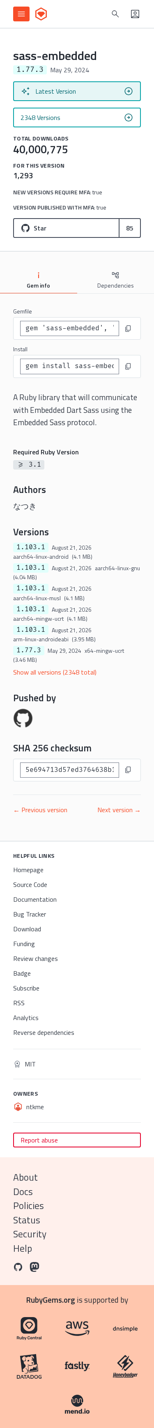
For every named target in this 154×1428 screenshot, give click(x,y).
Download (27, 929)
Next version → (119, 810)
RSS (19, 1003)
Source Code (30, 884)
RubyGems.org (50, 1300)
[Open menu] (21, 14)
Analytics (26, 1018)
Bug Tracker (29, 914)
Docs (23, 1191)
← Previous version (40, 810)
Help (22, 1248)
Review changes (35, 958)
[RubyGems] (41, 14)
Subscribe (26, 988)
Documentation (35, 899)
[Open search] (115, 14)
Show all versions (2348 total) (55, 672)
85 (129, 228)
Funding (24, 944)
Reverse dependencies (43, 1032)
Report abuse (39, 1140)
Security (29, 1234)
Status (26, 1220)
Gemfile (22, 311)
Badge (22, 973)
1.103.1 (30, 547)
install (20, 349)
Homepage (28, 870)
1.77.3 (28, 650)
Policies (28, 1205)
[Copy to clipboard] (128, 328)
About (25, 1177)
